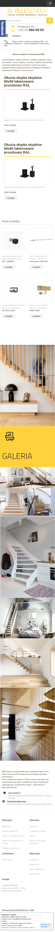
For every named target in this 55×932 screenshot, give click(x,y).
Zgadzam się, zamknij (45, 926)
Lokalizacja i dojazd (38, 831)
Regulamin (6, 826)
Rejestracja (34, 864)
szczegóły (10, 131)
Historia (33, 836)
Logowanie (34, 860)
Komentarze (7, 860)
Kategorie (16, 36)
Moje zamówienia (37, 869)
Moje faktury (35, 874)
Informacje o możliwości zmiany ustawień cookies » (18, 927)
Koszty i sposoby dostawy (13, 836)
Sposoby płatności (9, 831)
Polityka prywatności (10, 848)
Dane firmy (34, 826)
